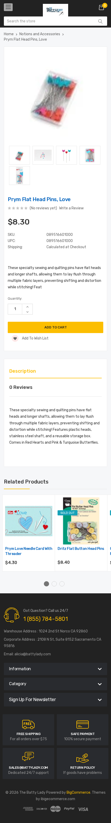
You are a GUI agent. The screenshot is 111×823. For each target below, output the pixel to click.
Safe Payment (82, 734)
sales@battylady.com (28, 768)
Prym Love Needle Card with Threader (28, 551)
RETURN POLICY (82, 768)
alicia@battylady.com (32, 654)
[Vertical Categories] (8, 7)
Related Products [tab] (26, 482)
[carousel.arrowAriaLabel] (28, 724)
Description (22, 371)
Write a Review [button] (71, 208)
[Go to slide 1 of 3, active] (46, 583)
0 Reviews (21, 387)
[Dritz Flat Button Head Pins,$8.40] (81, 520)
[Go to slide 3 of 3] (62, 583)
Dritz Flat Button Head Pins (81, 549)
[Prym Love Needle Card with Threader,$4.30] (28, 520)
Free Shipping (29, 734)
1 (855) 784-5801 (45, 618)
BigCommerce (78, 792)
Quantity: (15, 298)
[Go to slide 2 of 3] (54, 583)
